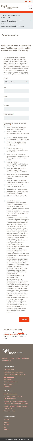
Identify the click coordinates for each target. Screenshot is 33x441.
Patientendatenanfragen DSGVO (13, 396)
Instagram (6, 422)
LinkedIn (6, 429)
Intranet (12, 358)
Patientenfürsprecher (9, 398)
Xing (5, 427)
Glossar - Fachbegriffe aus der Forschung (15, 406)
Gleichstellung (8, 379)
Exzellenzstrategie (9, 369)
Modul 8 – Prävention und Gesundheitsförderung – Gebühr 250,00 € (18, 133)
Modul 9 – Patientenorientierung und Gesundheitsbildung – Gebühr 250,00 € (18, 138)
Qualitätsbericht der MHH (11, 382)
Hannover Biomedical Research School (15, 374)
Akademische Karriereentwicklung (13, 372)
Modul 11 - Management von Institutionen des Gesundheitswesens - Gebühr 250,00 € (18, 150)
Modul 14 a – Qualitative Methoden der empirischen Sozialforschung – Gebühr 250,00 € (18, 176)
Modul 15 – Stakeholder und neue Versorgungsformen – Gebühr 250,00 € (18, 181)
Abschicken (24, 320)
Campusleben (8, 408)
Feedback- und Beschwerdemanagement (15, 401)
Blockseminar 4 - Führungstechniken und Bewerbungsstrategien (17, 192)
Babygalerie (7, 386)
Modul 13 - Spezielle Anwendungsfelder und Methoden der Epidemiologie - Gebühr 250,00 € (17, 164)
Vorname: (6, 105)
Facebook (6, 419)
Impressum (5, 358)
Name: (5, 96)
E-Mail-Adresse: (9, 114)
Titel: (5, 87)
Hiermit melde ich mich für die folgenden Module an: (15, 124)
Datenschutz (25, 358)
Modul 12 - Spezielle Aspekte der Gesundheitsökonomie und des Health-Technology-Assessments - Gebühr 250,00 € (18, 157)
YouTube (6, 424)
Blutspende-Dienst (9, 377)
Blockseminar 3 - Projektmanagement (17, 189)
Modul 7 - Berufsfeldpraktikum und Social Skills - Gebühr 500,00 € (16, 128)
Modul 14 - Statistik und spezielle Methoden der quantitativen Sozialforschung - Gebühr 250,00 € (17, 170)
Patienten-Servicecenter (10, 394)
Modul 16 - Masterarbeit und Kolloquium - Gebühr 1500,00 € (16, 185)
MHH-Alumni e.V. (8, 384)
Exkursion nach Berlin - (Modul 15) (16, 196)
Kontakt (18, 358)
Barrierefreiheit (6, 360)
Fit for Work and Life (9, 411)
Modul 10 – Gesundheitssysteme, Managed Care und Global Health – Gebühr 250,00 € (17, 143)
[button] (30, 6)
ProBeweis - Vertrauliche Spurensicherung (16, 403)
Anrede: (6, 78)
